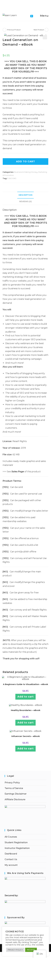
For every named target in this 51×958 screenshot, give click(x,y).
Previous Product (14, 30)
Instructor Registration (17, 848)
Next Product (39, 30)
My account (11, 865)
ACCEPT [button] (31, 950)
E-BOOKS (11, 178)
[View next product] (46, 30)
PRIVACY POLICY (15, 950)
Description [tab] (25, 195)
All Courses (11, 836)
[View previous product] (4, 30)
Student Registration (16, 842)
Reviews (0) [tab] (25, 201)
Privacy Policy (12, 782)
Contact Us (11, 859)
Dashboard (11, 853)
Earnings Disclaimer (16, 793)
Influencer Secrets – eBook (25, 736)
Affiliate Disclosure (15, 799)
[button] (45, 37)
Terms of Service (14, 788)
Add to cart (25, 161)
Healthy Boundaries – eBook (25, 710)
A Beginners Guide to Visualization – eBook (25, 684)
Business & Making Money (25, 172)
